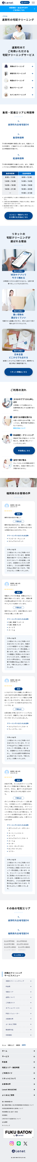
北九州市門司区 (9, 941)
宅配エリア (9, 992)
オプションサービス (13, 1008)
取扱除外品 (9, 1030)
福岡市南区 (8, 956)
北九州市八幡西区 (10, 950)
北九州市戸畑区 (9, 944)
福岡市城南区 (27, 956)
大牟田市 (18, 959)
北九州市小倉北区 (23, 944)
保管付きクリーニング (18, 73)
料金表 (8, 986)
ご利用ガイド (10, 1003)
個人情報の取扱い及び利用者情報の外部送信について (18, 1105)
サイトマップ (6, 1125)
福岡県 (18, 1045)
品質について (10, 997)
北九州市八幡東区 (24, 947)
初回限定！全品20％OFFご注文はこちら (18, 8)
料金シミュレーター (13, 1013)
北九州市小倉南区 (10, 947)
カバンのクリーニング (18, 95)
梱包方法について (19, 428)
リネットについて (9, 1078)
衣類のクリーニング (17, 66)
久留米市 (26, 959)
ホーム (4, 1045)
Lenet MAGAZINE (9, 1089)
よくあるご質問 (11, 1024)
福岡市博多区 (8, 953)
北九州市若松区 (22, 941)
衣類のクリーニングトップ (15, 981)
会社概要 (4, 1122)
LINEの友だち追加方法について (11, 1118)
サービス (5, 1056)
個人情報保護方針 (7, 1101)
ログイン (26, 2)
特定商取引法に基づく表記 (10, 1112)
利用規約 (9, 1035)
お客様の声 (9, 1019)
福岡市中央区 (19, 953)
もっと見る (17, 955)
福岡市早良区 (8, 959)
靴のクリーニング (16, 87)
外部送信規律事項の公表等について (12, 1108)
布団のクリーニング (17, 80)
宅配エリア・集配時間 (10, 1067)
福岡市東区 (22, 950)
